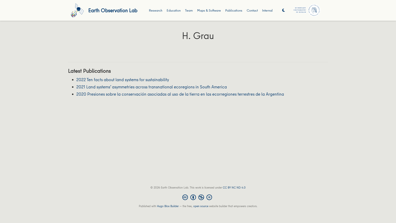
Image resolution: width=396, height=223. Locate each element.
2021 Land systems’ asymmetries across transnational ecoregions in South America (151, 87)
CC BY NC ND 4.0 (234, 187)
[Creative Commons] (198, 197)
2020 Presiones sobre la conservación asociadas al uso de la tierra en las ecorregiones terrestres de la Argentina (180, 94)
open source (200, 206)
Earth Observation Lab (112, 10)
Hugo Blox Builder (168, 206)
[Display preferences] (283, 10)
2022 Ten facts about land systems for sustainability (122, 80)
